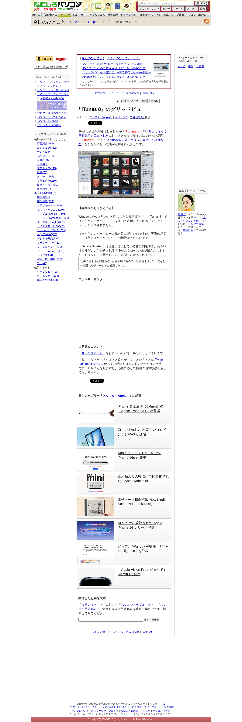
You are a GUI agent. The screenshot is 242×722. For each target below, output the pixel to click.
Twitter (159, 359)
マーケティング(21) (48, 242)
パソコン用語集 (161, 710)
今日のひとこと (49, 21)
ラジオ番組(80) (46, 254)
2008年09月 (137, 117)
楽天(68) (42, 263)
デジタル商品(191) (48, 238)
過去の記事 (132, 93)
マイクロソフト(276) (49, 246)
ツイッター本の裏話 (49, 125)
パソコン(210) (45, 155)
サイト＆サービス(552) (51, 226)
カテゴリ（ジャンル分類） (51, 134)
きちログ (145, 710)
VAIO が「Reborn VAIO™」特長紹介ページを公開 (112, 63)
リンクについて (80, 710)
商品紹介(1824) (46, 143)
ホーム (36, 14)
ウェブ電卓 (162, 14)
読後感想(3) (44, 188)
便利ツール (146, 14)
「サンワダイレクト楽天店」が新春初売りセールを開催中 (116, 72)
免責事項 (113, 710)
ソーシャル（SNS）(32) (51, 230)
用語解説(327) (45, 201)
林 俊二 (182, 214)
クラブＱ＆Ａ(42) (47, 271)
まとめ (181, 66)
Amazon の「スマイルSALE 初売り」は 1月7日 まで (113, 76)
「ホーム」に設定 (50, 86)
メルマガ (77, 14)
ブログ (192, 14)
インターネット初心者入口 (53, 90)
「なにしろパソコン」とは (53, 81)
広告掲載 (169, 707)
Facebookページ (89, 363)
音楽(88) (42, 164)
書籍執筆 (188, 230)
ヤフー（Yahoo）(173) (50, 250)
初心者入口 (50, 14)
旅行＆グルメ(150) (48, 184)
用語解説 (112, 14)
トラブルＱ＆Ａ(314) (49, 205)
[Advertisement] (121, 40)
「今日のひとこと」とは (123, 58)
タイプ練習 (177, 14)
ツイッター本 (128, 14)
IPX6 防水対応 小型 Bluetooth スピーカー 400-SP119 (114, 68)
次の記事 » (148, 93)
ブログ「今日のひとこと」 (53, 112)
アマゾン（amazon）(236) (53, 217)
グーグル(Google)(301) (51, 221)
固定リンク (121, 117)
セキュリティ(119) (48, 275)
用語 (190, 66)
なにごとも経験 (129, 710)
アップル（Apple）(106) (51, 213)
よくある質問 (107, 707)
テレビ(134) (44, 151)
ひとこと (65, 14)
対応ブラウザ (98, 710)
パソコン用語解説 (47, 121)
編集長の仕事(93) (47, 279)
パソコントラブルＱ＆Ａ (137, 604)
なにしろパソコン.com (49, 76)
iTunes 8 (87, 140)
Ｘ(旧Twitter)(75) (47, 234)
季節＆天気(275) (47, 168)
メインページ (116, 93)
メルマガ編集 (196, 223)
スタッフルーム (152, 707)
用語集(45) (43, 197)
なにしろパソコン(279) (51, 209)
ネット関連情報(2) (45, 192)
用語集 (202, 14)
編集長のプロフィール (192, 190)
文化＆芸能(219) (47, 180)
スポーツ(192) (45, 176)
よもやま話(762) (47, 147)
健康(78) (42, 172)
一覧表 (200, 66)
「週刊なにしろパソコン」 (53, 94)
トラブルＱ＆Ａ (96, 14)
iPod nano (132, 131)
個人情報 (137, 707)
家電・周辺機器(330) (49, 259)
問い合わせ (123, 707)
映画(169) (43, 159)
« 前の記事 (99, 93)
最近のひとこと (92, 58)
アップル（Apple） (87, 22)
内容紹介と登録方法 (52, 98)
